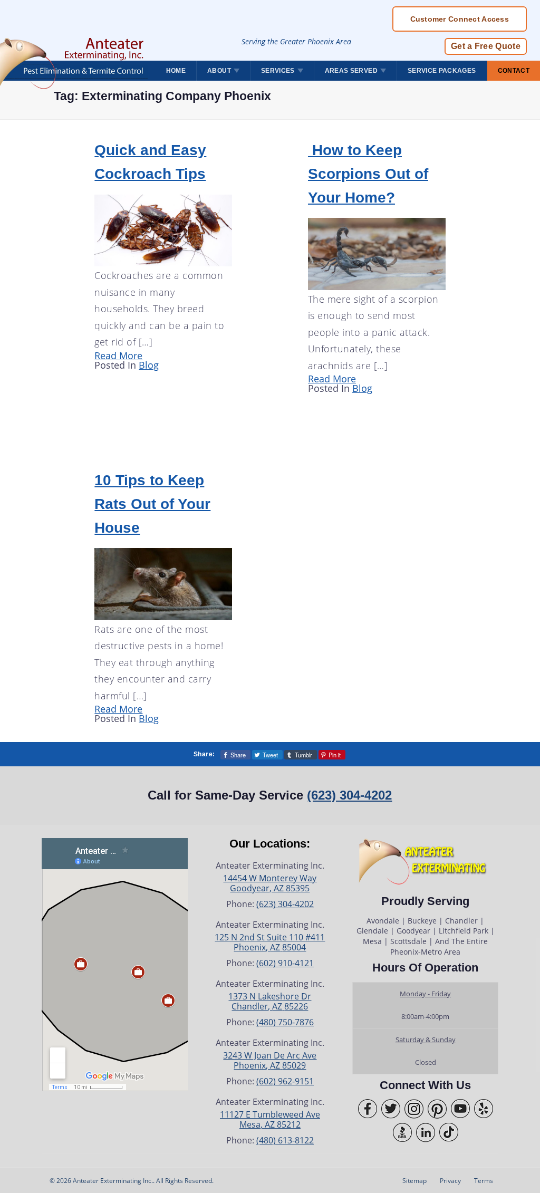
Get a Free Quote (485, 46)
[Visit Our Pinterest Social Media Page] (437, 1109)
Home (176, 70)
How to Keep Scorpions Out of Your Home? (368, 173)
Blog (149, 365)
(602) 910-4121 (285, 963)
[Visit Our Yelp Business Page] (483, 1109)
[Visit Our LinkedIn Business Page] (425, 1132)
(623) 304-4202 (349, 795)
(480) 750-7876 (285, 1022)
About (219, 70)
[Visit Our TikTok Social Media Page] (448, 1132)
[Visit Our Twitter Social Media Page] (390, 1109)
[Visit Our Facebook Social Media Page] (367, 1109)
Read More (118, 355)
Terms (483, 1180)
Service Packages (442, 70)
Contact (513, 70)
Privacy (450, 1180)
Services (278, 70)
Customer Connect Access (459, 19)
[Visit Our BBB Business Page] (402, 1132)
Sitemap (414, 1180)
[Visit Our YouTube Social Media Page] (460, 1109)
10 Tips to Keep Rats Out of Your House (152, 503)
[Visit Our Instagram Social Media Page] (413, 1109)
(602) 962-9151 (285, 1081)
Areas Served (351, 70)
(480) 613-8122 (285, 1140)
